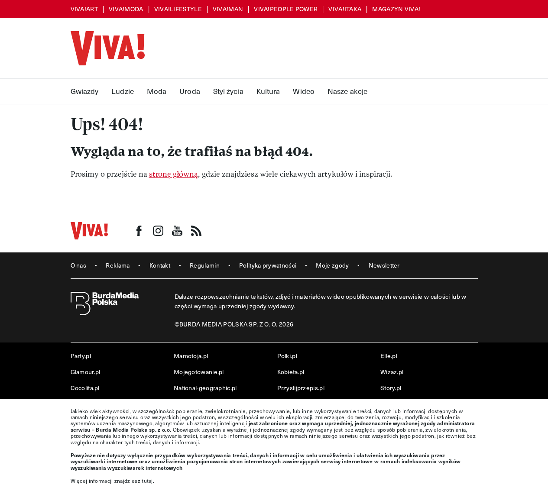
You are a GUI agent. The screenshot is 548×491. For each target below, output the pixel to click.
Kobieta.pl (291, 372)
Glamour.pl (86, 372)
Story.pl (390, 388)
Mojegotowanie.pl (199, 372)
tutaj (147, 481)
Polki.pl (287, 356)
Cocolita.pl (85, 388)
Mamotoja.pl (191, 356)
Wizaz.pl (391, 372)
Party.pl (81, 356)
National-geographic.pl (205, 388)
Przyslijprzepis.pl (300, 388)
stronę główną (173, 174)
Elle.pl (388, 356)
